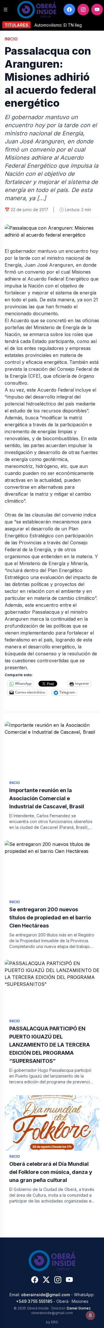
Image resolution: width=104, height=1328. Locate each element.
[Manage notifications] (90, 1315)
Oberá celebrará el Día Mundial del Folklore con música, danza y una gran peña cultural (50, 1172)
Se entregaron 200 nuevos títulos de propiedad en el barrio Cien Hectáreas (50, 917)
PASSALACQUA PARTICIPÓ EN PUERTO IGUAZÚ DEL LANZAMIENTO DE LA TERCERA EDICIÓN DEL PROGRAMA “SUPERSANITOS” (49, 1044)
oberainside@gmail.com (45, 1294)
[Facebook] (69, 9)
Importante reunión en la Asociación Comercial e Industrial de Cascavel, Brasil (46, 798)
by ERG (52, 1322)
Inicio (11, 38)
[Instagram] (83, 9)
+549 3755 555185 (34, 1301)
